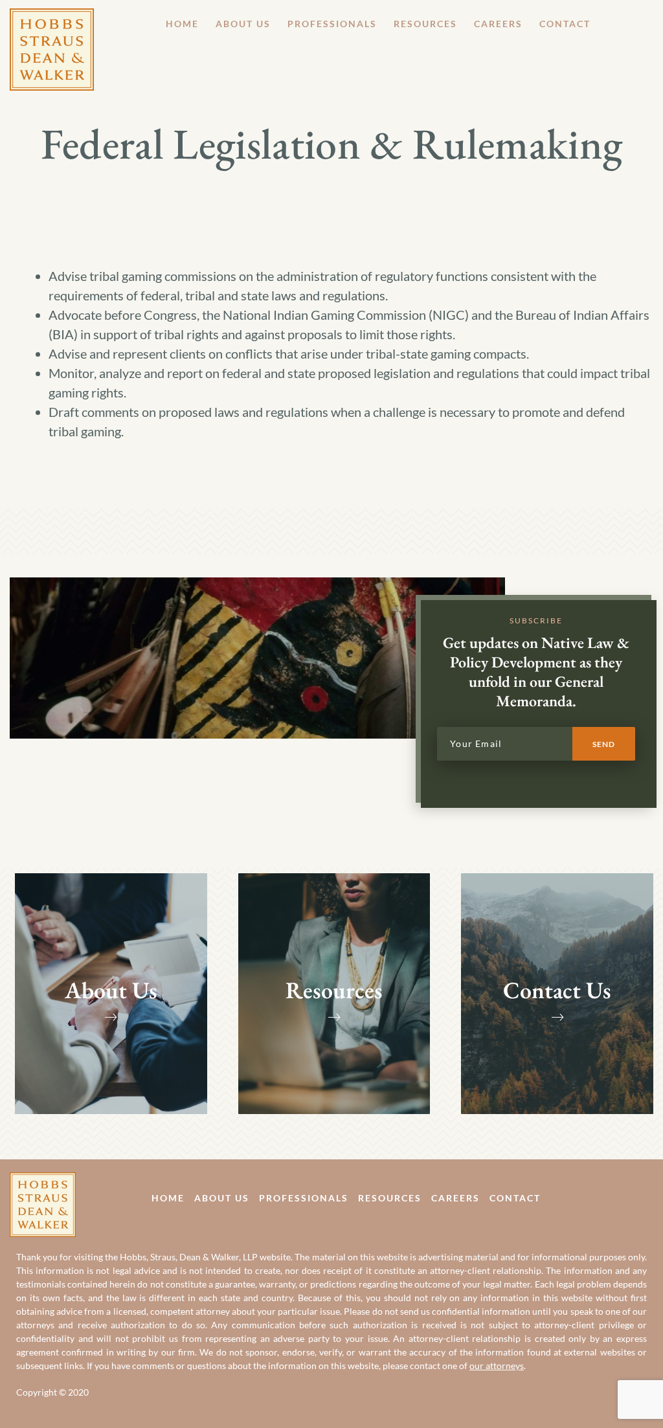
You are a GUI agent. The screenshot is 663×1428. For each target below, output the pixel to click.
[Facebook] (619, 1197)
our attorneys (496, 1365)
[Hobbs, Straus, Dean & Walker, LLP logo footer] (43, 1182)
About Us (243, 23)
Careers (498, 23)
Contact (564, 23)
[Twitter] (648, 1197)
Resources (425, 23)
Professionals (332, 23)
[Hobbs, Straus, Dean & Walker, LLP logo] (52, 18)
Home (182, 23)
